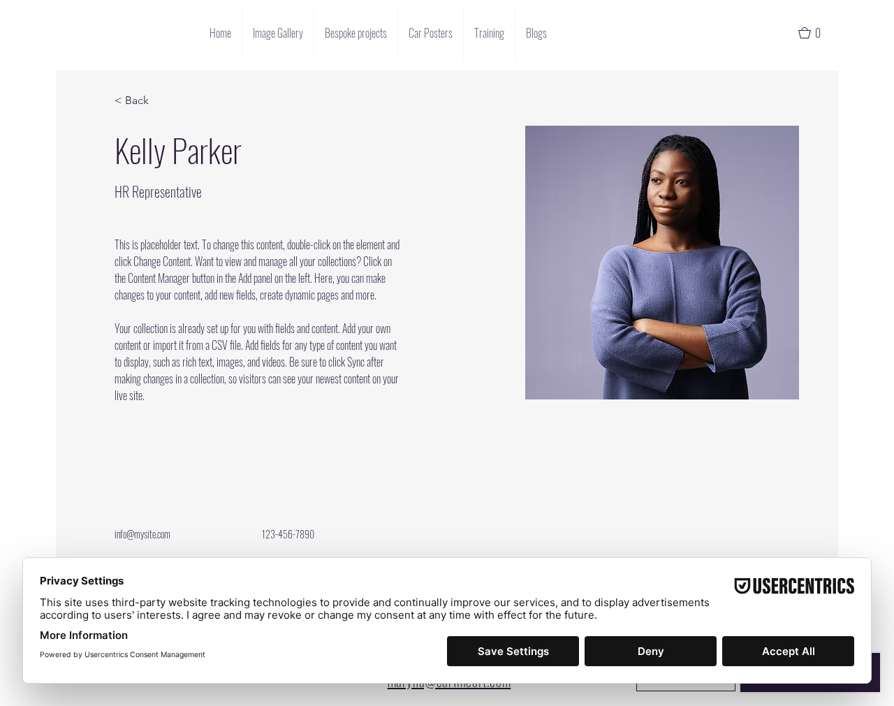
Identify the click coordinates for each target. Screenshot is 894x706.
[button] (815, 32)
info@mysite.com (142, 534)
